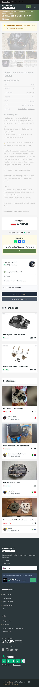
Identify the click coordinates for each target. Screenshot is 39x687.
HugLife (10, 528)
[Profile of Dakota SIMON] (4, 418)
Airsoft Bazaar (9, 682)
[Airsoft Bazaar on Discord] (11, 649)
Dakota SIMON (12, 417)
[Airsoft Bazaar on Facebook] (3, 649)
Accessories (7, 598)
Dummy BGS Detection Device (14, 334)
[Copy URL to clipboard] (19, 251)
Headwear (22, 12)
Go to (19, 294)
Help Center (7, 621)
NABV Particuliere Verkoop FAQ (13, 628)
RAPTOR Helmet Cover (11, 482)
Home (3, 12)
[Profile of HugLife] (4, 529)
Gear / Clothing (14, 12)
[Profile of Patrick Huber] (4, 492)
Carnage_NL (10, 262)
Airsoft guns (7, 594)
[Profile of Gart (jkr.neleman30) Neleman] (4, 455)
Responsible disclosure (11, 684)
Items (7, 12)
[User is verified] (32, 455)
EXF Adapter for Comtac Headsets (15, 366)
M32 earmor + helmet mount (13, 408)
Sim (4, 609)
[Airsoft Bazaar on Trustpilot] (16, 649)
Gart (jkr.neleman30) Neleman (17, 454)
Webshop (14, 2)
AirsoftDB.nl (7, 632)
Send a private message (19, 299)
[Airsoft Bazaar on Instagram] (7, 649)
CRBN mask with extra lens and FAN (16, 445)
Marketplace (6, 2)
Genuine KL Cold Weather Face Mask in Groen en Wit (19, 520)
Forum (21, 2)
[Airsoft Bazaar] (8, 7)
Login (28, 7)
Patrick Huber (12, 491)
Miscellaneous (7, 605)
